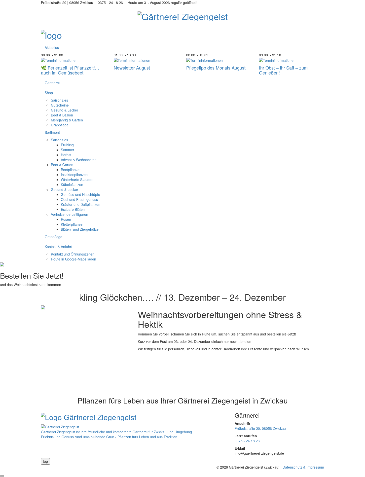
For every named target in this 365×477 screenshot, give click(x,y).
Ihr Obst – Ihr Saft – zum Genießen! (283, 70)
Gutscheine (60, 105)
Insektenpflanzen (74, 174)
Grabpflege (60, 124)
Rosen (66, 219)
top (45, 461)
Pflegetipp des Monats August (216, 67)
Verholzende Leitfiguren (69, 214)
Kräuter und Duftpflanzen (80, 204)
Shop (49, 92)
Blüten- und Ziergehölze (80, 229)
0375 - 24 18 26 (247, 440)
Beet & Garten (62, 164)
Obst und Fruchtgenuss (79, 199)
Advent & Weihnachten (79, 159)
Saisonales (59, 100)
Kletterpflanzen (72, 224)
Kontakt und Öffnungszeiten (72, 254)
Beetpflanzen (71, 169)
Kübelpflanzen (72, 184)
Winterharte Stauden (77, 179)
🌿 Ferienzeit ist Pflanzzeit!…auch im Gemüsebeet (70, 70)
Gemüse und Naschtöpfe (80, 194)
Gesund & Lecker (64, 110)
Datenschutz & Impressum (303, 467)
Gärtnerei (52, 82)
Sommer (67, 149)
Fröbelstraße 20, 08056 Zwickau (260, 428)
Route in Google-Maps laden (73, 259)
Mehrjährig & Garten (67, 119)
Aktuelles (52, 47)
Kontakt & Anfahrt (58, 246)
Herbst (66, 154)
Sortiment (52, 132)
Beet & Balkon (62, 114)
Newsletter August (132, 67)
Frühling (67, 144)
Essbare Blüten (73, 209)
